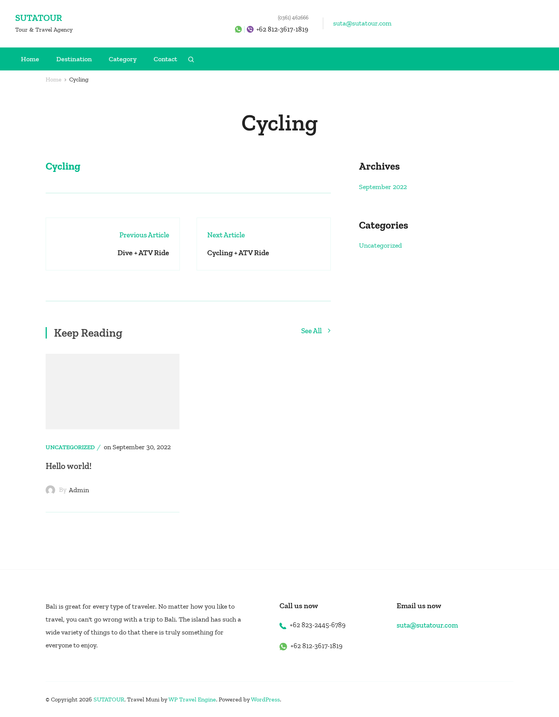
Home (30, 59)
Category (123, 59)
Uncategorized (70, 447)
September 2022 (383, 187)
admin (79, 490)
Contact (165, 59)
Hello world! (69, 466)
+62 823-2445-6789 (318, 625)
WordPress (265, 699)
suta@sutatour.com (362, 23)
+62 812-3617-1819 (282, 29)
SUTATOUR (38, 17)
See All (312, 331)
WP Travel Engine (192, 699)
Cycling (63, 166)
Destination (74, 59)
